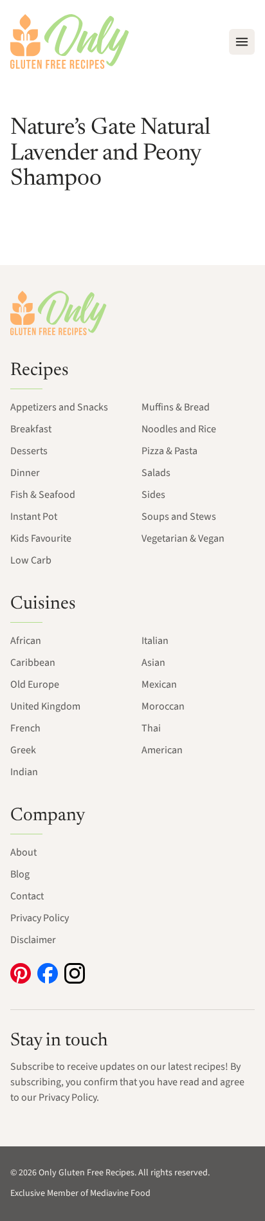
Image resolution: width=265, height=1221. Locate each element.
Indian (24, 772)
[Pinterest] (20, 973)
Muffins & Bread (176, 407)
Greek (23, 750)
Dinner (25, 472)
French (25, 728)
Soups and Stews (179, 516)
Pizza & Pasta (169, 451)
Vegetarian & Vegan (183, 538)
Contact (27, 896)
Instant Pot (33, 516)
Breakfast (30, 429)
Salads (156, 472)
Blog (20, 874)
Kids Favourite (40, 538)
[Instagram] (74, 973)
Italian (155, 640)
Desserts (29, 451)
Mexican (159, 684)
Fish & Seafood (42, 494)
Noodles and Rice (179, 429)
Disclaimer (33, 939)
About (23, 852)
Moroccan (163, 706)
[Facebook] (47, 973)
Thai (151, 728)
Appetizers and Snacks (59, 407)
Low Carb (30, 560)
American (162, 750)
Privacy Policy (39, 918)
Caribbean (32, 662)
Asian (153, 662)
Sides (153, 494)
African (25, 640)
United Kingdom (45, 706)
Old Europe (34, 684)
